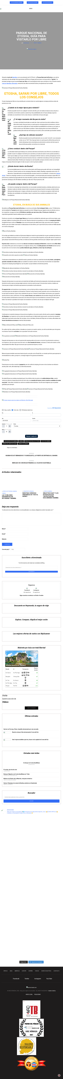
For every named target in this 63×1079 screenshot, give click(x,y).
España (31, 970)
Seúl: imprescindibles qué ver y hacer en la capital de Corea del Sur (30, 739)
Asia (11, 970)
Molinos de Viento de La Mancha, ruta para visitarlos (18, 778)
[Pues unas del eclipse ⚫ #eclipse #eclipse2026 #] (15, 845)
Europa (30, 764)
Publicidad (37, 994)
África (35, 43)
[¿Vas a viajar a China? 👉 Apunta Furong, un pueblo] (47, 829)
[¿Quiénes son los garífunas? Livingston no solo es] (47, 938)
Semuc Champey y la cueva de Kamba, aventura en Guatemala (20, 783)
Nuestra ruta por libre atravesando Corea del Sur (25, 732)
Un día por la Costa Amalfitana (31, 762)
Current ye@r (6, 549)
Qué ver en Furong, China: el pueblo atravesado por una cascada (21, 729)
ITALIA (33, 764)
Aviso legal (29, 994)
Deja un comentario (12, 447)
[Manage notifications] (59, 1075)
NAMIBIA (39, 43)
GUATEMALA (10, 784)
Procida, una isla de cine (10, 769)
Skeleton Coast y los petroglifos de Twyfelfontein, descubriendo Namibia (50, 495)
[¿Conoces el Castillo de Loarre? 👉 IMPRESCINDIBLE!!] (47, 859)
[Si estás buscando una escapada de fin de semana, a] (47, 891)
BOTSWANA (9, 491)
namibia (21, 441)
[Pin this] (34, 45)
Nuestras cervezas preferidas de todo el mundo (30, 494)
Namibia (14, 77)
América (5, 784)
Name (4, 528)
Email (4, 534)
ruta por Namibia (45, 441)
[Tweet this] (31, 45)
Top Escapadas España (16, 2)
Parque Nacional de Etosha (32, 441)
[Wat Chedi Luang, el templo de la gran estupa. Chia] (15, 825)
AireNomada (26, 43)
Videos (37, 970)
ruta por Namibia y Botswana (9, 83)
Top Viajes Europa (32, 2)
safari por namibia (23, 443)
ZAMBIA (4, 493)
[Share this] (29, 45)
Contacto (56, 970)
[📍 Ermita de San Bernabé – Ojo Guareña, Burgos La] (15, 897)
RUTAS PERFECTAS (13, 775)
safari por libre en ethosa (10, 443)
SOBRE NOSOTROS (46, 970)
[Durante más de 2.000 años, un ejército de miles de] (15, 932)
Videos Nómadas (31, 707)
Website (4, 539)
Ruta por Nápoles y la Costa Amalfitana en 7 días (17, 774)
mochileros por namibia (11, 441)
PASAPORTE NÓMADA (29, 491)
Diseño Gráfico (52, 990)
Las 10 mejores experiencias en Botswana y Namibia (9, 496)
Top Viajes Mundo (47, 2)
